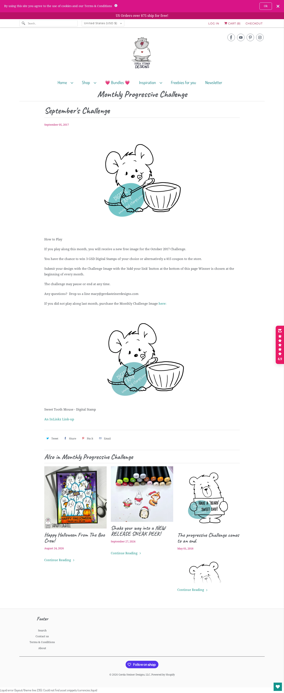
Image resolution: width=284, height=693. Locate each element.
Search (42, 630)
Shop (87, 82)
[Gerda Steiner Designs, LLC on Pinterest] (250, 37)
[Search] (23, 23)
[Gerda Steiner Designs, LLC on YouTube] (240, 37)
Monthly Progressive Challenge (142, 94)
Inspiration (148, 82)
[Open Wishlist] (278, 687)
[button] (280, 345)
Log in (213, 23)
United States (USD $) (101, 23)
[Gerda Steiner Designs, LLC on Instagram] (260, 37)
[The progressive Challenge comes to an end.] (208, 497)
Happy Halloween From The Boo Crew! (74, 537)
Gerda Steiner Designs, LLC (134, 674)
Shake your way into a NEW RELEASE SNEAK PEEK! (138, 531)
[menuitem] (67, 82)
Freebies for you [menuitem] (183, 82)
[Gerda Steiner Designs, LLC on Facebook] (231, 37)
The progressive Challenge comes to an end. (208, 538)
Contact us (42, 636)
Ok (266, 6)
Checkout (254, 23)
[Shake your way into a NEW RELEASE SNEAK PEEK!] (142, 494)
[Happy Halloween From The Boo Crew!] (75, 497)
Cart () (234, 23)
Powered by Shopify (163, 674)
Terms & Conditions (42, 642)
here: (162, 304)
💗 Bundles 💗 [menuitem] (117, 82)
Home (63, 82)
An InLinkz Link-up (59, 419)
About (42, 648)
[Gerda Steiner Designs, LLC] (142, 53)
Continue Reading (58, 560)
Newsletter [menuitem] (213, 82)
